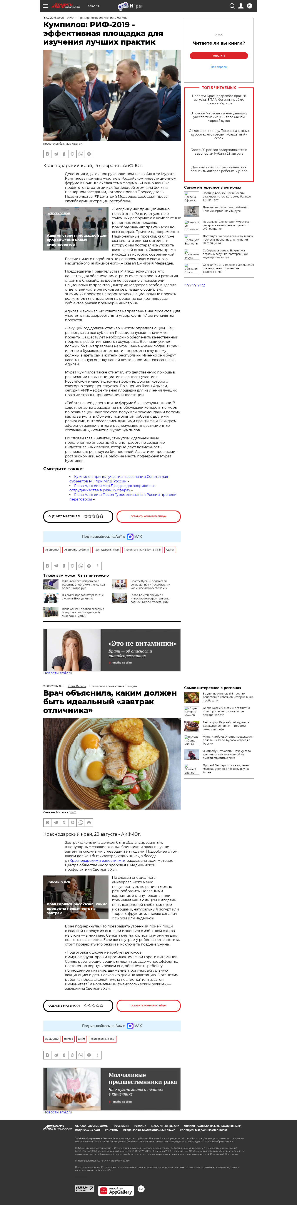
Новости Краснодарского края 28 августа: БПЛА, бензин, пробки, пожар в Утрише (219, 99)
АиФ (73, 812)
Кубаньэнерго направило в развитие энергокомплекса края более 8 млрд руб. (84, 584)
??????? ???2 (194, 285)
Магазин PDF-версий (165, 1126)
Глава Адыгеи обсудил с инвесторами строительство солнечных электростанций (150, 598)
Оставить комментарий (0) (149, 516)
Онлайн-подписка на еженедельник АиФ (212, 1126)
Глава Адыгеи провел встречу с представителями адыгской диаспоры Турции (83, 612)
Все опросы (219, 67)
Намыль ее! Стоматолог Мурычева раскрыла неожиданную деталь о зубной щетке (226, 225)
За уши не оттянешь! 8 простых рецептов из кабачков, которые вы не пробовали (228, 697)
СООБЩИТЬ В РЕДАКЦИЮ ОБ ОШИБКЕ (203, 1130)
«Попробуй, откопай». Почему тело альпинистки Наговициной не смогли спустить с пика (227, 754)
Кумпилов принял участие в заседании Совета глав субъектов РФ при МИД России (118, 479)
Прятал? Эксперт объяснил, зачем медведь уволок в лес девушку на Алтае (226, 769)
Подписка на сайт (87, 1130)
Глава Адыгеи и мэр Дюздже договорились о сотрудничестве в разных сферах (112, 488)
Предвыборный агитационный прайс (149, 1130)
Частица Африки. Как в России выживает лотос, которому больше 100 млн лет (227, 196)
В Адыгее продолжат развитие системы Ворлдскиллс (83, 596)
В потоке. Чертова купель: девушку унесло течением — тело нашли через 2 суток (219, 117)
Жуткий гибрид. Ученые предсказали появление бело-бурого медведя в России (228, 740)
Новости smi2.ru (57, 673)
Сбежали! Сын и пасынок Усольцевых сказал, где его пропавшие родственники (228, 268)
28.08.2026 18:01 (53, 686)
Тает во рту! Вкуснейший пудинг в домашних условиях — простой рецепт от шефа (226, 726)
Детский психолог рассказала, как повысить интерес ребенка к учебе (218, 169)
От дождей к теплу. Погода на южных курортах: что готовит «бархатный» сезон (219, 134)
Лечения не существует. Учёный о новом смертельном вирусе (225, 209)
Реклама (140, 1126)
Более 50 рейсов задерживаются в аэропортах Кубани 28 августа (219, 152)
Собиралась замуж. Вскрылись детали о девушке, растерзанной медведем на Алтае (225, 254)
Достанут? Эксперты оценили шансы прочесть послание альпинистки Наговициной (228, 239)
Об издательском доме (91, 1126)
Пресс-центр (121, 1126)
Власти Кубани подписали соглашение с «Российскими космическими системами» (150, 584)
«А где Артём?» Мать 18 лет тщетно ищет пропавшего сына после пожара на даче (226, 711)
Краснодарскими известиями (97, 861)
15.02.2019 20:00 (53, 17)
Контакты (111, 1130)
